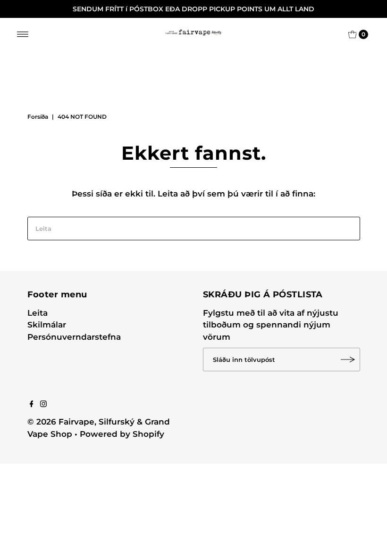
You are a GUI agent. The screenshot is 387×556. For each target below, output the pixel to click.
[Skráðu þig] (348, 359)
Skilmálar (46, 324)
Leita (37, 313)
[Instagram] (43, 404)
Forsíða (37, 116)
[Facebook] (32, 404)
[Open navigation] (23, 34)
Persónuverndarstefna (74, 337)
